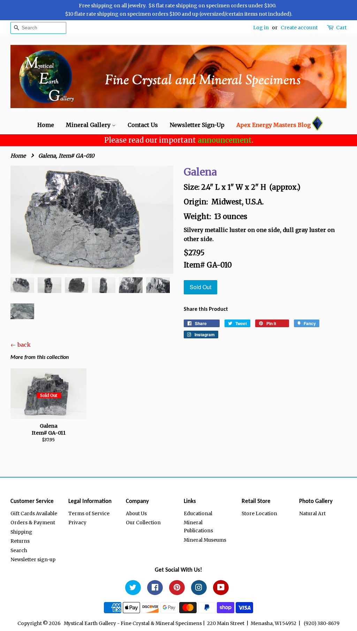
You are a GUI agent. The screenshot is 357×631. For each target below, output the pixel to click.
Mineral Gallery (89, 124)
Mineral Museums (205, 540)
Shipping (21, 532)
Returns (20, 541)
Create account (299, 27)
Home (45, 124)
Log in (261, 27)
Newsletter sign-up (32, 560)
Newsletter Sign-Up (197, 124)
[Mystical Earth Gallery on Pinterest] (176, 589)
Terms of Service (88, 514)
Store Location (259, 514)
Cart (341, 27)
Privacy (77, 523)
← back (20, 344)
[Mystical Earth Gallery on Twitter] (133, 589)
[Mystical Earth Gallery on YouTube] (220, 589)
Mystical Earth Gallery (90, 623)
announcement (225, 140)
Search (18, 551)
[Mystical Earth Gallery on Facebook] (155, 589)
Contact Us (143, 124)
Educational (198, 514)
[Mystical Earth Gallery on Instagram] (198, 589)
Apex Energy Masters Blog (273, 124)
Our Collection (143, 523)
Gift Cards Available (33, 514)
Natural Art (312, 514)
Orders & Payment (32, 523)
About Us (136, 514)
